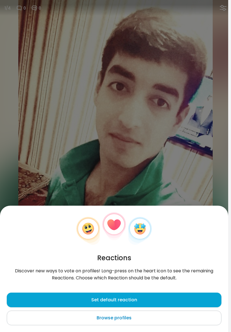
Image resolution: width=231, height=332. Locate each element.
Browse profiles (114, 318)
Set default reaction (114, 300)
